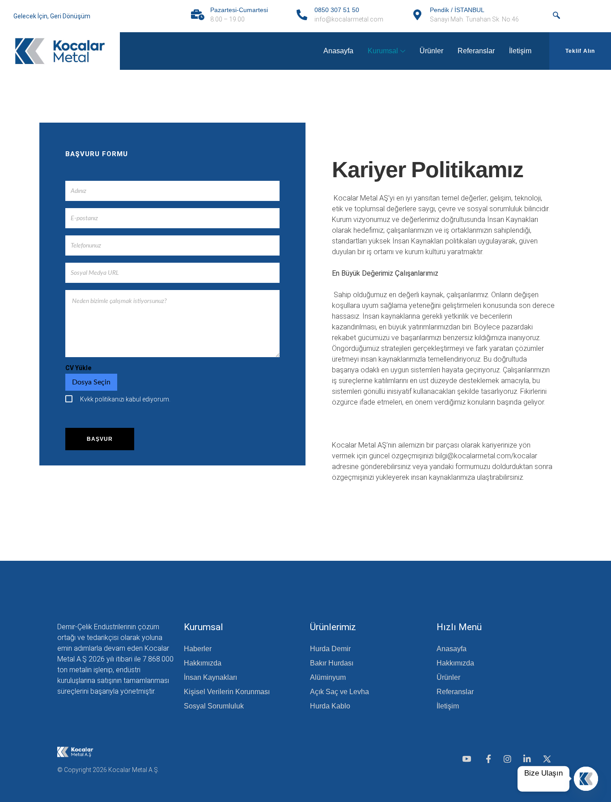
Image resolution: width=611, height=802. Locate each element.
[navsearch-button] (556, 16)
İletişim (520, 51)
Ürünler (431, 51)
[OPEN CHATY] (586, 779)
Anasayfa (338, 51)
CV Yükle (78, 367)
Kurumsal (383, 51)
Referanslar (476, 51)
